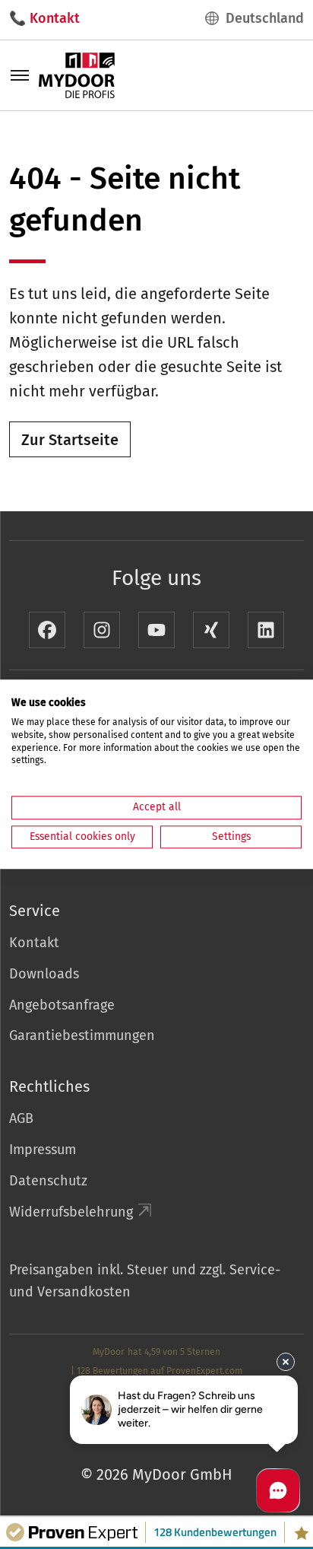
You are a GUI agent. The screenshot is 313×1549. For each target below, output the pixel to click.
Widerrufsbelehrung (71, 1212)
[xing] (211, 630)
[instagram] (102, 630)
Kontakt (34, 942)
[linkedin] (266, 630)
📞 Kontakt (44, 18)
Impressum (42, 1149)
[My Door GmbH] (77, 74)
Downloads (44, 973)
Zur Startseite (70, 440)
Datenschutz (48, 1180)
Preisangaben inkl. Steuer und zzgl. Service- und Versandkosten (144, 1280)
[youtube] (156, 630)
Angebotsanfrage (62, 1005)
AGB (21, 1118)
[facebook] (47, 630)
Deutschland (265, 18)
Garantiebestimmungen (82, 1035)
